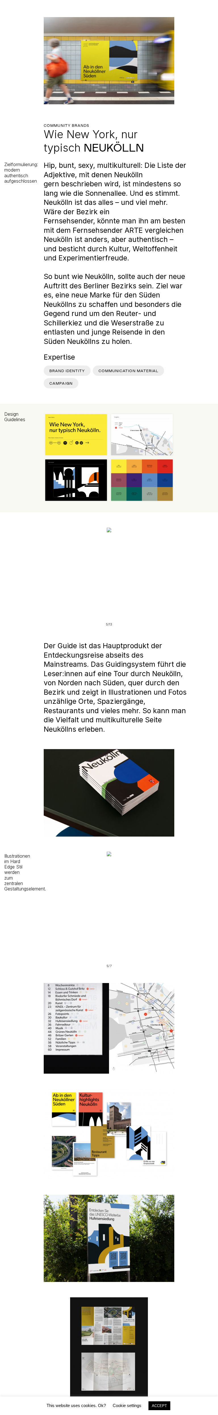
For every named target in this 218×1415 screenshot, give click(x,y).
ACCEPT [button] (159, 1406)
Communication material (128, 370)
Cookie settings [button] (127, 1405)
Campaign (60, 383)
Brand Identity (67, 370)
